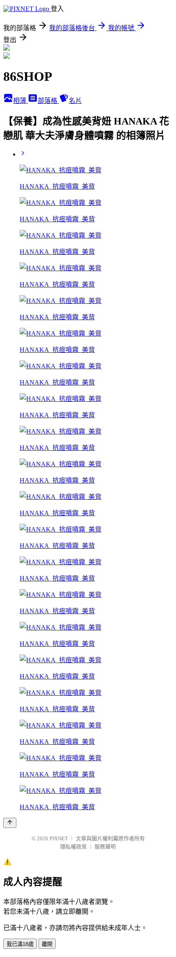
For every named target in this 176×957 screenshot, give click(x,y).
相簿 (20, 100)
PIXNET (59, 838)
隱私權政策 (73, 846)
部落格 (48, 100)
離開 (47, 944)
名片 (75, 100)
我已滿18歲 (20, 944)
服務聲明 (105, 846)
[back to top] (9, 823)
